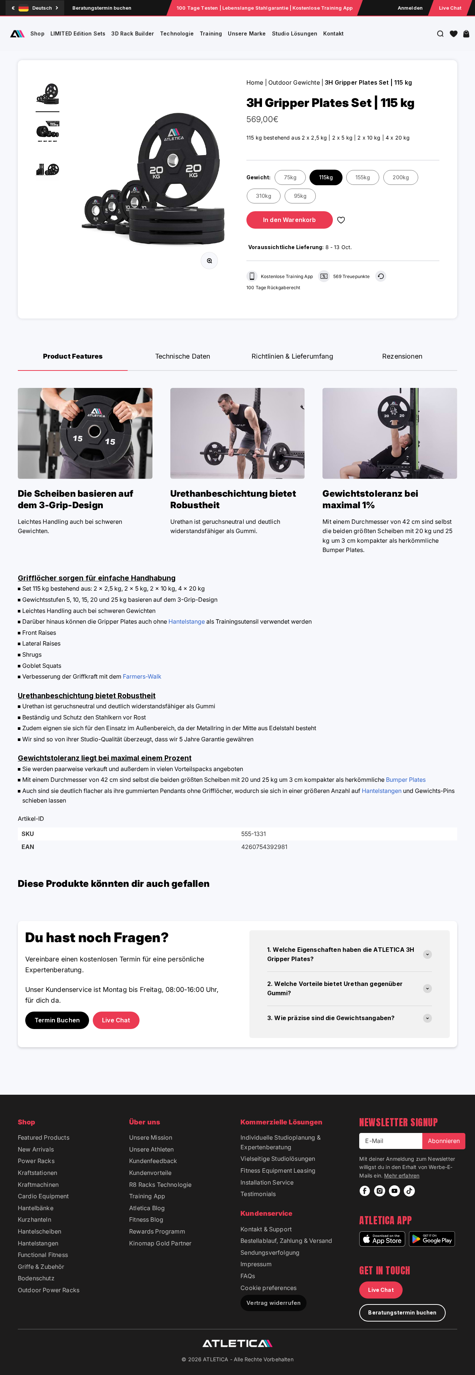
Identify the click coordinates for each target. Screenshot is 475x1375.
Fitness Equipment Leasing (277, 1170)
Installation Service (267, 1182)
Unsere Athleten (151, 1149)
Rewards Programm (157, 1231)
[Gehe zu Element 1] (47, 95)
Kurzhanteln (34, 1219)
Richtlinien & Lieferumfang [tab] (292, 356)
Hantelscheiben (39, 1231)
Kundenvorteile (150, 1172)
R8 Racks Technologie (160, 1184)
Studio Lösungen (295, 33)
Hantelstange (187, 621)
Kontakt (333, 33)
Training (211, 33)
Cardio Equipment (43, 1196)
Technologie (177, 33)
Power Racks (36, 1161)
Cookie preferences (268, 1287)
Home (254, 82)
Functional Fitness (43, 1254)
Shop (37, 33)
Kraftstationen (37, 1172)
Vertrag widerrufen (273, 1302)
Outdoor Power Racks (48, 1290)
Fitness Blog (146, 1219)
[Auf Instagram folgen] (379, 1190)
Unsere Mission (150, 1137)
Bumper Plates (406, 779)
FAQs (247, 1276)
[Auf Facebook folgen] (364, 1190)
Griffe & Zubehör (41, 1266)
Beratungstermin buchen (101, 8)
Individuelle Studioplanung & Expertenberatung (280, 1142)
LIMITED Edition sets (78, 33)
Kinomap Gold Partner (160, 1243)
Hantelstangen (382, 790)
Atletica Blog (147, 1208)
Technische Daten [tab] (182, 356)
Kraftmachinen (38, 1184)
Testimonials (258, 1194)
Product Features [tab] (73, 356)
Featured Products (43, 1137)
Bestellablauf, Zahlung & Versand (286, 1240)
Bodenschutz (36, 1278)
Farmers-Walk (142, 676)
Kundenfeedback (153, 1161)
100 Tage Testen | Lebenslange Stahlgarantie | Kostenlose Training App (265, 8)
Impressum (255, 1264)
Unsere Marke (247, 33)
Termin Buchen (57, 1020)
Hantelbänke (35, 1208)
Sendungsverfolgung (269, 1252)
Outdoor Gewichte (294, 82)
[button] (454, 33)
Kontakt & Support (266, 1229)
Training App (147, 1196)
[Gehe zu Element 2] (47, 133)
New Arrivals (36, 1149)
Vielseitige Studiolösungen (277, 1158)
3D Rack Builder (132, 33)
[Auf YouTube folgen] (394, 1190)
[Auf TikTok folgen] (409, 1190)
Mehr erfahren (401, 1175)
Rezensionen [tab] (402, 356)
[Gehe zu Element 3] (47, 171)
